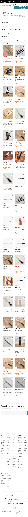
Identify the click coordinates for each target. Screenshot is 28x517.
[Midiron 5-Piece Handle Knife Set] (20, 226)
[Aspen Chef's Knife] (8, 387)
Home (2, 10)
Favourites (3, 478)
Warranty (3, 483)
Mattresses (3, 448)
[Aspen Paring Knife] (8, 346)
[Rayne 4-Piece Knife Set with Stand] (8, 96)
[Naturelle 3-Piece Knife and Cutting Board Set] (8, 118)
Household (7, 10)
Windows (9, 466)
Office (2, 450)
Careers (25, 442)
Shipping (9, 478)
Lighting (8, 437)
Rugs (8, 464)
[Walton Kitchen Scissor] (8, 285)
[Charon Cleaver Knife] (8, 306)
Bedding (9, 435)
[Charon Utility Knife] (8, 183)
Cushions (9, 447)
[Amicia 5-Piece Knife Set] (20, 306)
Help (8, 473)
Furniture (20, 437)
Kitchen (8, 440)
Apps (2, 477)
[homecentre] (6, 5)
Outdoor (3, 451)
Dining (8, 439)
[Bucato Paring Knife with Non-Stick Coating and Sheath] (20, 161)
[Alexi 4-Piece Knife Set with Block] (20, 346)
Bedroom (3, 435)
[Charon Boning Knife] (20, 118)
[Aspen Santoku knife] (8, 55)
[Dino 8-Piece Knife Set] (8, 140)
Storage (8, 462)
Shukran (25, 447)
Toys (14, 459)
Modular (3, 453)
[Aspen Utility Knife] (20, 387)
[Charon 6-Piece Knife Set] (20, 204)
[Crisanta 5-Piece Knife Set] (20, 55)
